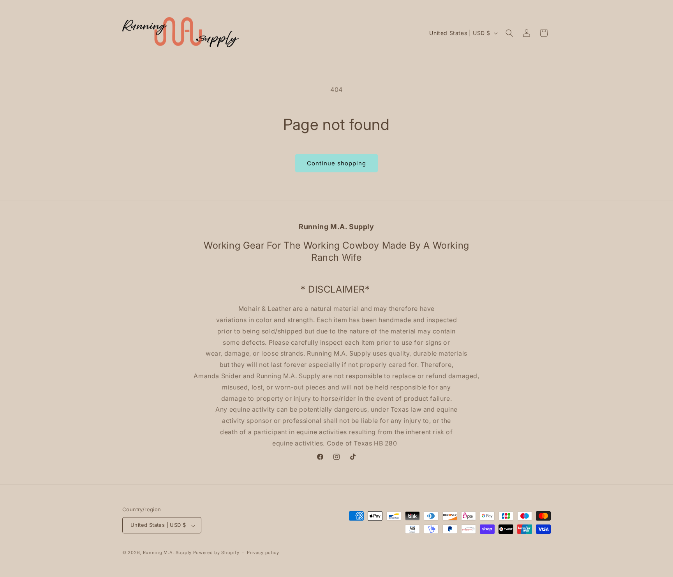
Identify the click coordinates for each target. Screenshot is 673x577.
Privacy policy (263, 552)
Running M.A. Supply (167, 553)
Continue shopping (336, 163)
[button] (509, 33)
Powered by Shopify (216, 553)
